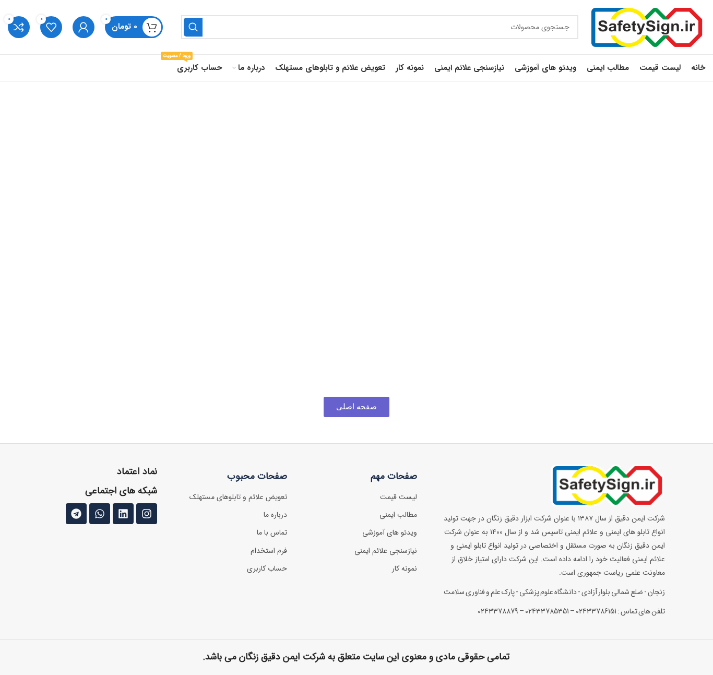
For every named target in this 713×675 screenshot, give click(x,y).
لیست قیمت (398, 497)
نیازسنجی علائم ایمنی (385, 550)
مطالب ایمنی (398, 514)
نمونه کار (404, 568)
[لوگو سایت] (647, 27)
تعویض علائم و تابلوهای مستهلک (238, 497)
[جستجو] (193, 27)
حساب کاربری (267, 568)
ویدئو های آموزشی (389, 532)
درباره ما (275, 514)
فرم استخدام (269, 550)
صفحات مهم (394, 476)
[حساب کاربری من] (83, 27)
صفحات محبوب (257, 476)
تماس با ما (272, 532)
